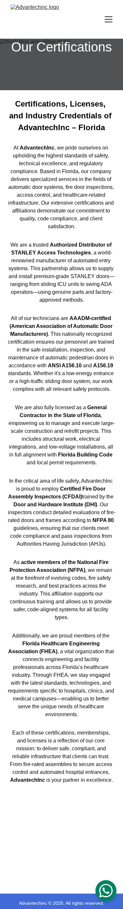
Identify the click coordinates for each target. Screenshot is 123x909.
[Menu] (109, 19)
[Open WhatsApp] (105, 890)
